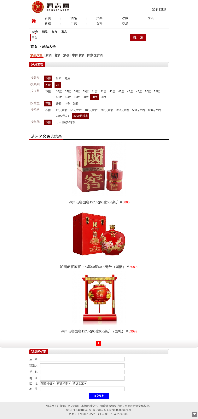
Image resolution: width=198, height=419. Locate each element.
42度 (103, 91)
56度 (77, 97)
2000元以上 (80, 115)
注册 (163, 9)
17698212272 (86, 414)
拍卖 (99, 18)
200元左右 (107, 110)
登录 (155, 9)
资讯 (150, 18)
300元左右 (122, 110)
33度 (59, 91)
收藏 (125, 18)
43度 (112, 91)
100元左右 (91, 110)
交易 (125, 23)
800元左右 (154, 110)
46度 (130, 91)
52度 (157, 91)
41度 (94, 91)
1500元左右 (63, 115)
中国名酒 (78, 55)
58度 (86, 97)
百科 (99, 23)
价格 (48, 23)
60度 (94, 97)
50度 (148, 91)
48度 (139, 91)
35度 (68, 91)
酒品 (74, 18)
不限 (48, 78)
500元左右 (138, 110)
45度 (121, 91)
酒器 (66, 55)
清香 (76, 103)
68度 (103, 97)
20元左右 (61, 110)
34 (57, 84)
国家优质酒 (95, 55)
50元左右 (76, 110)
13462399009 (119, 414)
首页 (48, 18)
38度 (77, 91)
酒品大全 (49, 46)
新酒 (48, 55)
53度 (59, 97)
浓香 (67, 103)
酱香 (58, 103)
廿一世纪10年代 (65, 122)
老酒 (57, 55)
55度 (68, 97)
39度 (86, 91)
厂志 (74, 23)
